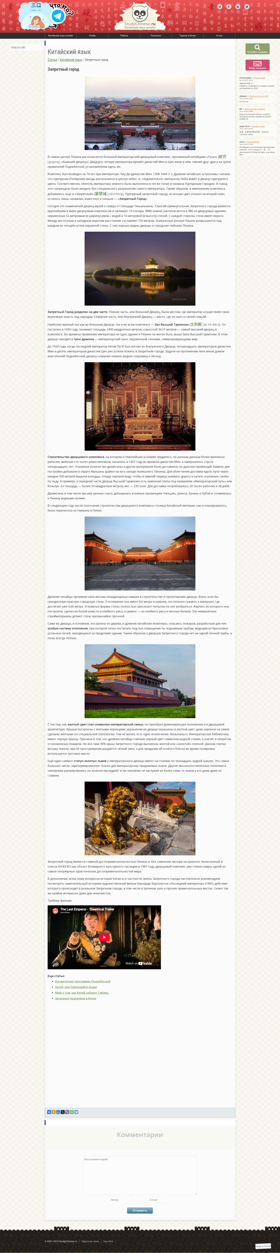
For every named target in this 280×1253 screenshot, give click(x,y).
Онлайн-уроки (258, 126)
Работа (124, 35)
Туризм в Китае (188, 35)
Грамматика (259, 78)
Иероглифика (253, 142)
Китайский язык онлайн (60, 35)
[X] (63, 1112)
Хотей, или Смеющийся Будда (76, 987)
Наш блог (108, 1241)
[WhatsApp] (72, 1112)
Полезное (156, 35)
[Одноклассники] (54, 1112)
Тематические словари (254, 109)
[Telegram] (76, 1112)
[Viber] (67, 1112)
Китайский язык (71, 60)
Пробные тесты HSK (258, 96)
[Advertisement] (22, 88)
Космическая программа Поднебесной (82, 981)
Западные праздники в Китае (75, 998)
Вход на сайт (18, 47)
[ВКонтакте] (49, 1112)
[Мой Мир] (58, 1112)
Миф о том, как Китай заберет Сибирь (82, 993)
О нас (219, 35)
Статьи (52, 60)
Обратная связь (90, 1241)
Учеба (92, 35)
